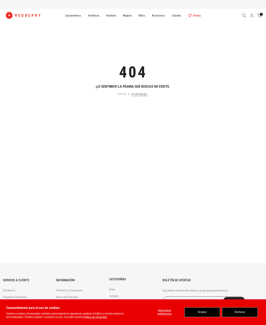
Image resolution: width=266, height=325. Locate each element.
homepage (139, 93)
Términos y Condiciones (69, 290)
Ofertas (197, 15)
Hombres (111, 15)
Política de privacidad (95, 317)
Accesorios (158, 15)
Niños (142, 15)
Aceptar (202, 312)
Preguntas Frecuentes (15, 297)
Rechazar (240, 312)
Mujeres (127, 15)
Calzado (176, 15)
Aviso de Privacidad (67, 297)
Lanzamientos (73, 15)
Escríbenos (9, 290)
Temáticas (93, 15)
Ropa (112, 289)
